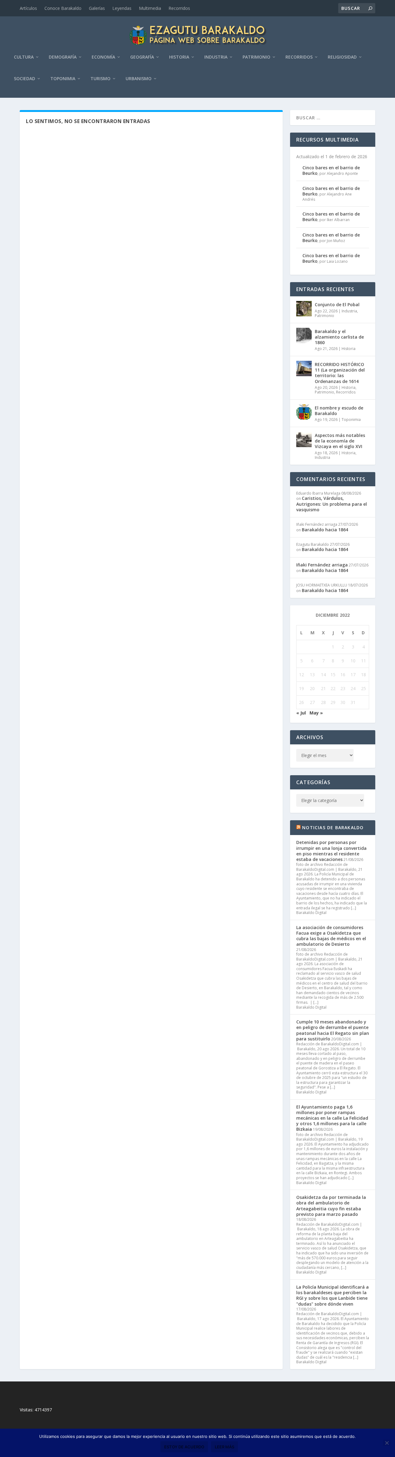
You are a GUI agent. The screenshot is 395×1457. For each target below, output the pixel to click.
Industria (215, 57)
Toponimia (62, 78)
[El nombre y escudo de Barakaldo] (304, 412)
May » (316, 713)
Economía (103, 57)
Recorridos (179, 8)
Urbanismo (139, 78)
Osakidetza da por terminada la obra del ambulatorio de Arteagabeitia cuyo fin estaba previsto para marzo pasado (331, 1205)
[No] (386, 1443)
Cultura (24, 57)
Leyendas (121, 8)
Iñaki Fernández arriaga (322, 565)
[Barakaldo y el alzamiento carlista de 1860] (304, 335)
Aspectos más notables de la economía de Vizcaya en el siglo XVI (340, 440)
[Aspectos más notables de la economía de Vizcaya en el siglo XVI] (304, 439)
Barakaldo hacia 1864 (325, 530)
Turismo (100, 78)
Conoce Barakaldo (62, 8)
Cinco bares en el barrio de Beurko (331, 170)
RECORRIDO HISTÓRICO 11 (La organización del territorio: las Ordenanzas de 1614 (340, 372)
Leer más (224, 1446)
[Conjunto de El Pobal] (304, 308)
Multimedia (150, 8)
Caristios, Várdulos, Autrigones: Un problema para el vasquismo (331, 503)
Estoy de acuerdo (184, 1446)
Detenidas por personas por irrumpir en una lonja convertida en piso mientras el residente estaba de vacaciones (331, 850)
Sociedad (24, 78)
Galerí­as (97, 8)
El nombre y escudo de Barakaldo (339, 410)
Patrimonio (256, 57)
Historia (179, 57)
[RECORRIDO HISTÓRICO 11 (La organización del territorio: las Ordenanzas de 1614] (304, 368)
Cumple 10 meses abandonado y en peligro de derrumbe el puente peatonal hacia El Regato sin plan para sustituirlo (332, 1030)
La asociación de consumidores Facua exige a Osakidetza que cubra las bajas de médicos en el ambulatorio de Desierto (331, 935)
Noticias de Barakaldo (333, 827)
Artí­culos (28, 8)
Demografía (63, 57)
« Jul (301, 713)
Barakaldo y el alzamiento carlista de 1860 (339, 336)
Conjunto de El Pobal (337, 304)
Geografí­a (142, 57)
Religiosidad (342, 57)
